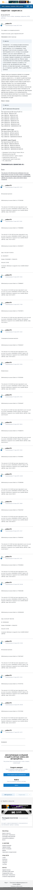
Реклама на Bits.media (8, 871)
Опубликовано (13, 25)
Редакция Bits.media (7, 873)
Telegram (4, 862)
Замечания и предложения (9, 852)
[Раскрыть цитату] (3, 41)
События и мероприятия (8, 876)
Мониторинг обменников (8, 834)
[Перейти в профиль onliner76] (2, 24)
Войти (16, 785)
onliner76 (7, 14)
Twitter (4, 857)
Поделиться (8, 794)
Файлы (4, 850)
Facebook (4, 859)
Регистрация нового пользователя (16, 774)
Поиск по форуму (6, 848)
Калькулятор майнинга (8, 838)
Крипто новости (6, 833)
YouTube (4, 864)
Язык (6, 882)
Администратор (6, 869)
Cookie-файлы (16, 884)
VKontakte (4, 861)
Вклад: (3, 169)
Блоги (3, 839)
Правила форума (6, 845)
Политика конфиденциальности (18, 882)
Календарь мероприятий (8, 836)
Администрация (6, 847)
